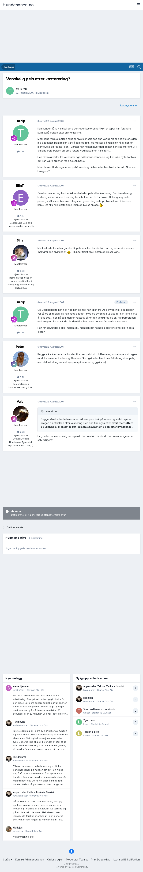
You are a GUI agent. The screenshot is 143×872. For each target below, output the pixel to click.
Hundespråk (20, 757)
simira (19, 831)
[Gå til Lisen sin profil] (79, 722)
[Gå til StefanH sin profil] (9, 688)
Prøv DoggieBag (100, 859)
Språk (7, 859)
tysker (86, 712)
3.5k (22, 270)
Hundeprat (42, 92)
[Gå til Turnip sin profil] (10, 91)
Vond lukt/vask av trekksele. (99, 709)
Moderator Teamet (77, 859)
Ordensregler (55, 859)
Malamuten (22, 725)
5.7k (22, 377)
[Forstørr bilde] (101, 204)
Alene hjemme (21, 686)
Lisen (86, 724)
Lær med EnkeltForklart (127, 859)
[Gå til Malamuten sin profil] (9, 723)
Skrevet (35, 690)
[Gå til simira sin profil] (9, 829)
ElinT (20, 185)
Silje (20, 240)
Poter (20, 346)
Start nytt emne (128, 105)
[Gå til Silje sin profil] (21, 253)
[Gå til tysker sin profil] (79, 711)
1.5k (22, 216)
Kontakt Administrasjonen (29, 859)
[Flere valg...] (134, 121)
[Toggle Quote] (42, 411)
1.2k (22, 151)
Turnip (23, 88)
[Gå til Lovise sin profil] (79, 733)
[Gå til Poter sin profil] (21, 359)
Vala (20, 401)
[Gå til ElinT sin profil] (21, 198)
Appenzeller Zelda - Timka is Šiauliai (33, 792)
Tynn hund (19, 721)
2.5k (22, 431)
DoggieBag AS (71, 863)
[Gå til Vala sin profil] (21, 414)
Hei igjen (17, 827)
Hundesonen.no (18, 4)
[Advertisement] (71, 36)
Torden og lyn (91, 731)
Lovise (86, 735)
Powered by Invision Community (71, 867)
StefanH (20, 690)
